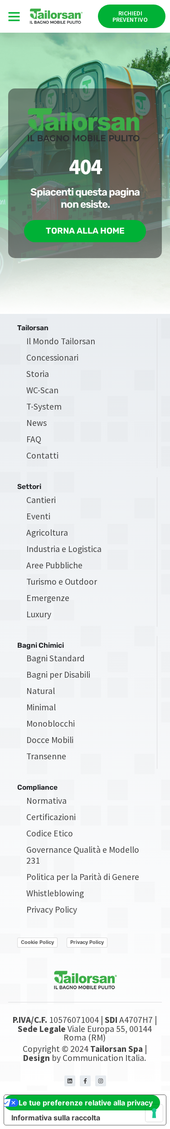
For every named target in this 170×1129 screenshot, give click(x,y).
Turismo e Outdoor (61, 581)
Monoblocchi (50, 723)
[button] (14, 16)
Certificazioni (51, 816)
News (36, 422)
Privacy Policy (51, 909)
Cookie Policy (37, 942)
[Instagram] (100, 1080)
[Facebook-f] (85, 1080)
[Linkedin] (69, 1080)
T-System (44, 406)
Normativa (46, 800)
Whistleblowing (55, 893)
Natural (40, 690)
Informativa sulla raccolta (55, 1117)
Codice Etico (49, 833)
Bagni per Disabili (58, 674)
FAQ (33, 439)
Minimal (41, 707)
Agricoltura (47, 532)
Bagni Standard (55, 658)
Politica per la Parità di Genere (82, 876)
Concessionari (52, 357)
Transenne (46, 756)
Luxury (38, 614)
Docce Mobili (49, 739)
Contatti (42, 455)
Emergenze (47, 597)
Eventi (38, 516)
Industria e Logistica (64, 548)
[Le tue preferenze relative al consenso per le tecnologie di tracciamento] (154, 1113)
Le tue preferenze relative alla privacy (86, 1102)
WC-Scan (42, 390)
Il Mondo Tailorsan (60, 341)
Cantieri (41, 499)
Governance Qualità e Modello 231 (82, 855)
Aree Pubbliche (54, 565)
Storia (37, 373)
